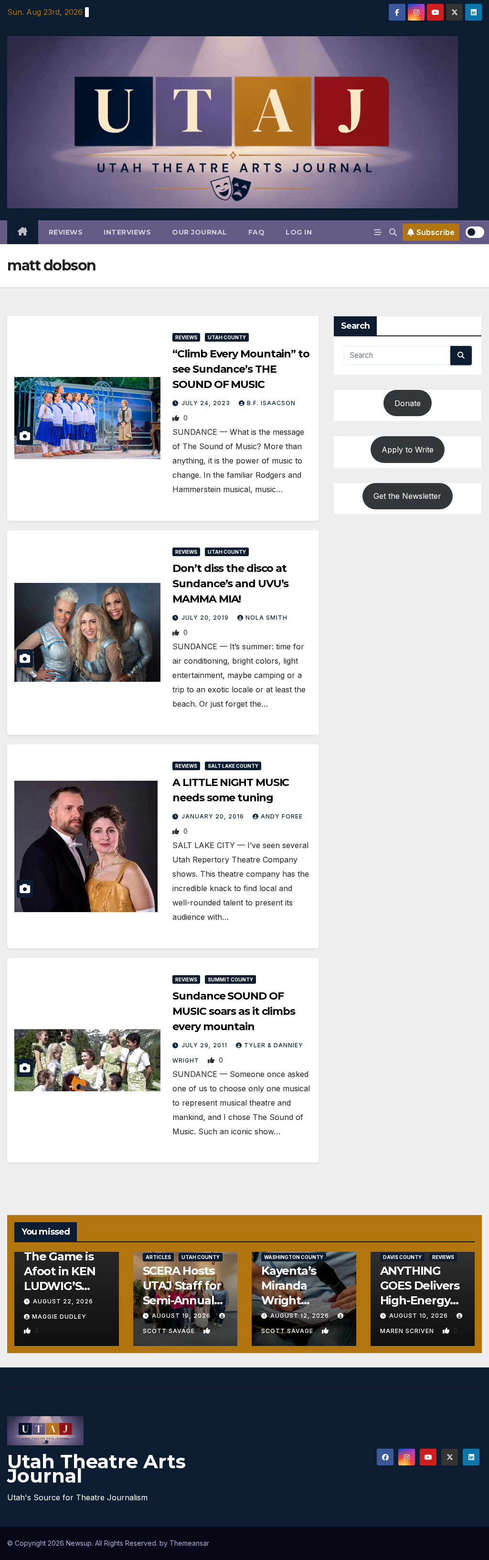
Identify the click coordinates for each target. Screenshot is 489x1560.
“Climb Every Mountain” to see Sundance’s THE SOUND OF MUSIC (240, 369)
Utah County (227, 337)
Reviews (66, 232)
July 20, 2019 (206, 617)
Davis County (402, 1257)
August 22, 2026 (63, 1301)
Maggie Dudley (59, 1316)
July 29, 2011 (205, 1045)
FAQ (256, 232)
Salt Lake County (233, 766)
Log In (299, 232)
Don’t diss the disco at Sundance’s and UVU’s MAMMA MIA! (230, 583)
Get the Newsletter (407, 496)
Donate (407, 403)
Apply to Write (408, 449)
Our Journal (199, 232)
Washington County (293, 1257)
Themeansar (189, 1543)
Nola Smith (266, 617)
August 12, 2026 (300, 1315)
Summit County (230, 979)
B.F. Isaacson (271, 403)
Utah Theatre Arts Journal (96, 1468)
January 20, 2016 (213, 816)
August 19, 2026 (182, 1315)
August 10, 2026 (419, 1315)
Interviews (127, 232)
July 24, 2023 (206, 403)
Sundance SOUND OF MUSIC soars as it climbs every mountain (233, 1011)
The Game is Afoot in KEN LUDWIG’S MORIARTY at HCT (61, 1286)
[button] (393, 232)
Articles (158, 1257)
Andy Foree (282, 816)
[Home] (22, 232)
